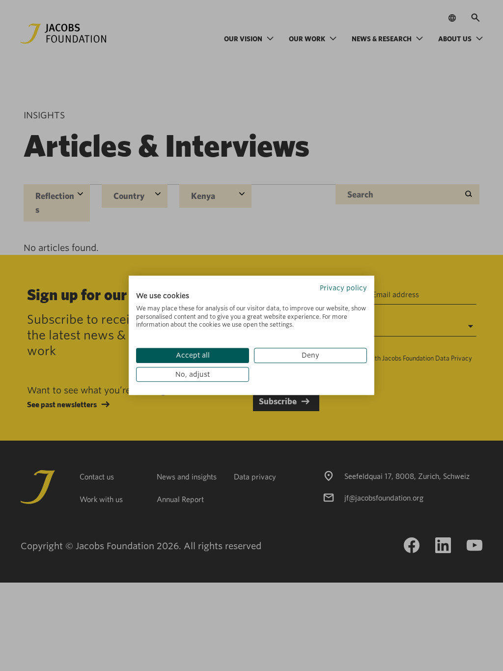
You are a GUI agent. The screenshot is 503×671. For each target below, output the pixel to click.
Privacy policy (343, 288)
